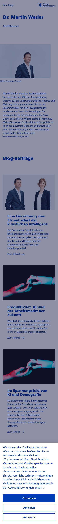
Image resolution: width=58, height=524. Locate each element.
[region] (29, 483)
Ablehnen (29, 507)
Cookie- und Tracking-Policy (20, 467)
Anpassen (29, 517)
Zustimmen (29, 498)
